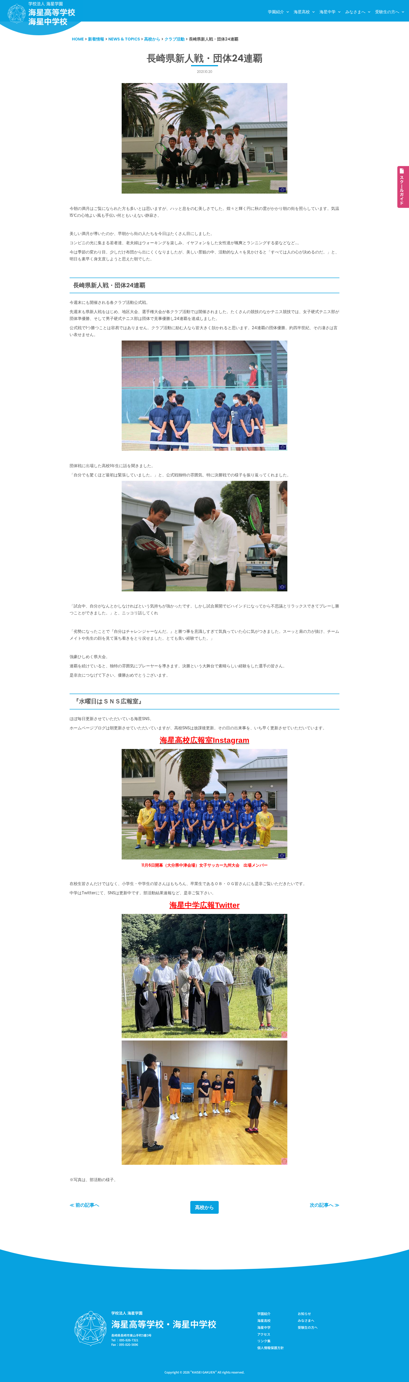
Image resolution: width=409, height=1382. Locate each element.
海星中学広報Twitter (204, 905)
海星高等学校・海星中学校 (163, 1323)
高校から (204, 1207)
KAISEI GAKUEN (203, 1372)
